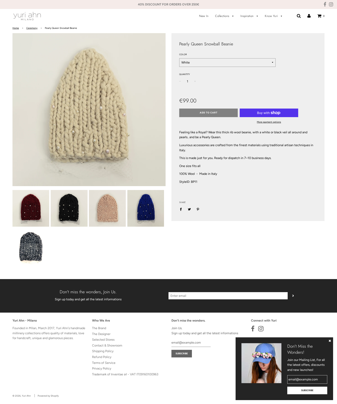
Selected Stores (103, 339)
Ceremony (31, 28)
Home (15, 28)
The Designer (101, 334)
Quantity (184, 74)
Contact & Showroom (107, 345)
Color (183, 54)
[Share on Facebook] (182, 209)
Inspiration (247, 16)
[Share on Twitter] (189, 209)
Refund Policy (101, 357)
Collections (222, 16)
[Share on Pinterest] (198, 209)
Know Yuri (272, 16)
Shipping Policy (103, 351)
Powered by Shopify (48, 395)
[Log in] (309, 16)
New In (203, 16)
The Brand (99, 328)
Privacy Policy (101, 368)
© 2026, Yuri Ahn (21, 395)
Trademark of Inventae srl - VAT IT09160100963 (125, 374)
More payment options (269, 122)
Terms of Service (103, 363)
